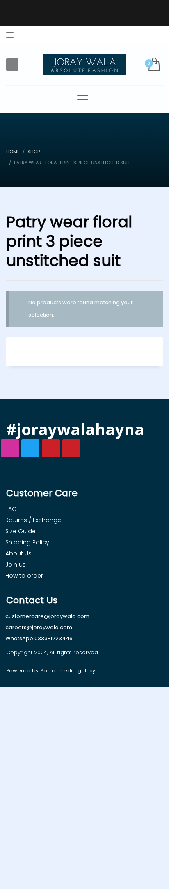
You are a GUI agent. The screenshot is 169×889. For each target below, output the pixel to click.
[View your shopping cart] (153, 65)
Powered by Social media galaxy (50, 670)
